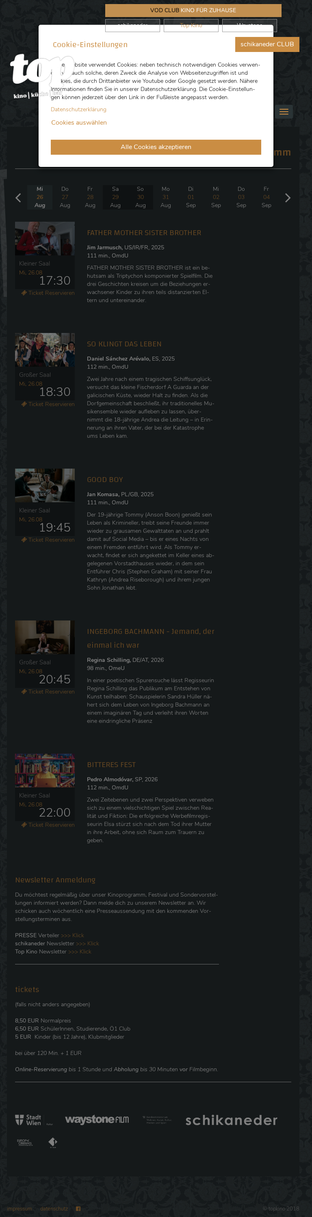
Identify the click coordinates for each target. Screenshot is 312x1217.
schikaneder (132, 25)
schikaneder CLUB (267, 44)
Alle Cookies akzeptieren (156, 147)
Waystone (249, 25)
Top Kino (191, 25)
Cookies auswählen (79, 122)
